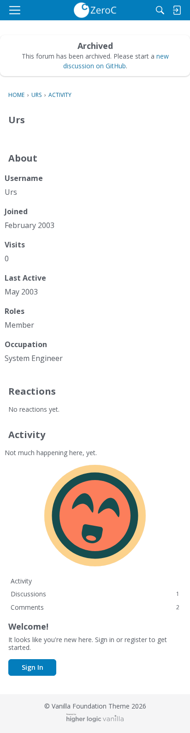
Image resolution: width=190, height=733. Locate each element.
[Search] (160, 10)
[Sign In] (176, 10)
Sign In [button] (32, 667)
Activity (21, 581)
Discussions (95, 593)
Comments (95, 607)
